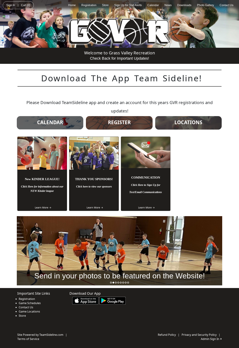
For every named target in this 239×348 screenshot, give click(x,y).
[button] (24, 250)
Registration (88, 5)
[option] (119, 250)
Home (72, 5)
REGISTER (119, 122)
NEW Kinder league (42, 190)
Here (30, 186)
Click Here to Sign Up (144, 184)
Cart (25, 5)
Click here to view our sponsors (94, 186)
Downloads (184, 5)
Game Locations (29, 311)
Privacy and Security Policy (199, 335)
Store (105, 5)
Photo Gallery (205, 5)
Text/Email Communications (145, 192)
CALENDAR (50, 122)
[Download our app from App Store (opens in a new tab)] (85, 300)
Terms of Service (28, 339)
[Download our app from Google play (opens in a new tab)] (112, 300)
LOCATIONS (188, 122)
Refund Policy (167, 335)
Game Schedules (30, 303)
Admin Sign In (211, 339)
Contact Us (226, 5)
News (168, 5)
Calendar (153, 5)
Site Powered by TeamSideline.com (40, 335)
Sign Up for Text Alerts (128, 5)
